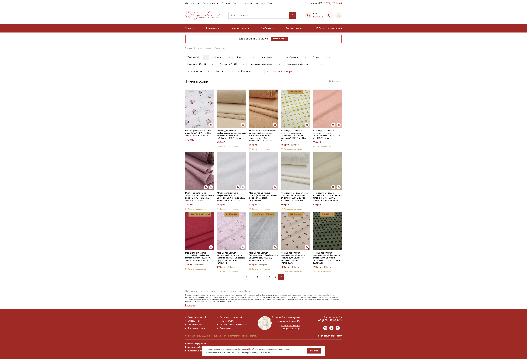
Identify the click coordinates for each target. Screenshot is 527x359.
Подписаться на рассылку (330, 336)
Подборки (266, 28)
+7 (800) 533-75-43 (332, 3)
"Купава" (188, 48)
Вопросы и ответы (242, 3)
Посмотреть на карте (290, 325)
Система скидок (195, 324)
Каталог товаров (204, 48)
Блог (270, 3)
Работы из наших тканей (329, 28)
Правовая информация (195, 343)
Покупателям (209, 3)
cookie (248, 349)
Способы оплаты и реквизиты (233, 324)
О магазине (191, 3)
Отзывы (226, 3)
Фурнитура (211, 28)
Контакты (260, 3)
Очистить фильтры (283, 72)
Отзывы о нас (194, 321)
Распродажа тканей (197, 317)
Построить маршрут (291, 328)
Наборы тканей (238, 28)
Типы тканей (226, 328)
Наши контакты (227, 321)
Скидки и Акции (293, 28)
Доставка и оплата (196, 328)
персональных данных (272, 349)
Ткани (188, 28)
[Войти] (338, 15)
